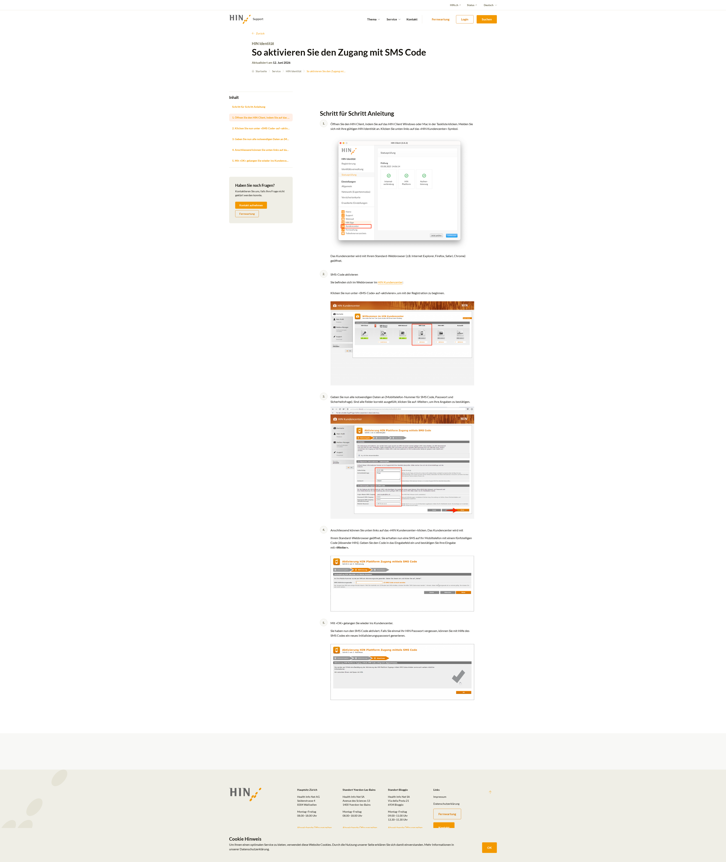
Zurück (260, 33)
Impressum (439, 796)
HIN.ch (454, 5)
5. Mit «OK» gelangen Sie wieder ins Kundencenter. (262, 160)
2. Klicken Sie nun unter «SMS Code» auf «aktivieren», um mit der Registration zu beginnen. (262, 128)
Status (470, 5)
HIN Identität (293, 71)
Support (257, 19)
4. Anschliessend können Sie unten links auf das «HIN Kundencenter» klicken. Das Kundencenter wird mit (262, 149)
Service (276, 71)
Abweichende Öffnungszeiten (314, 827)
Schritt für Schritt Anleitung (248, 106)
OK (489, 847)
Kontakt (411, 19)
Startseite (261, 71)
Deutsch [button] (488, 5)
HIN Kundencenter (390, 282)
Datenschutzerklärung (446, 803)
